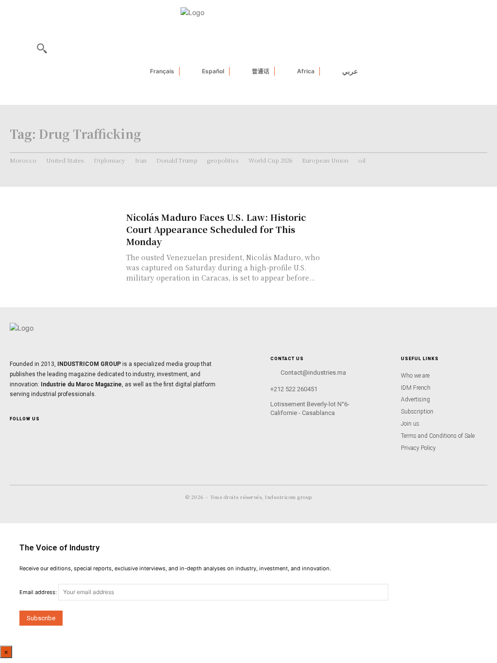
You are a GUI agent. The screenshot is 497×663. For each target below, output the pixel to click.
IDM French (416, 387)
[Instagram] (12, 435)
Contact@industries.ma (313, 372)
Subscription (417, 411)
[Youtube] (59, 435)
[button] (42, 48)
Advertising (415, 399)
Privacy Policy (418, 448)
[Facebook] (28, 435)
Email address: (38, 592)
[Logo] (248, 334)
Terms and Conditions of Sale (438, 435)
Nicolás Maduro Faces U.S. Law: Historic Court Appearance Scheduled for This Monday (216, 229)
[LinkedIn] (43, 435)
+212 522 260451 (293, 389)
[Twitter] (75, 435)
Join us (410, 423)
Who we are (415, 375)
